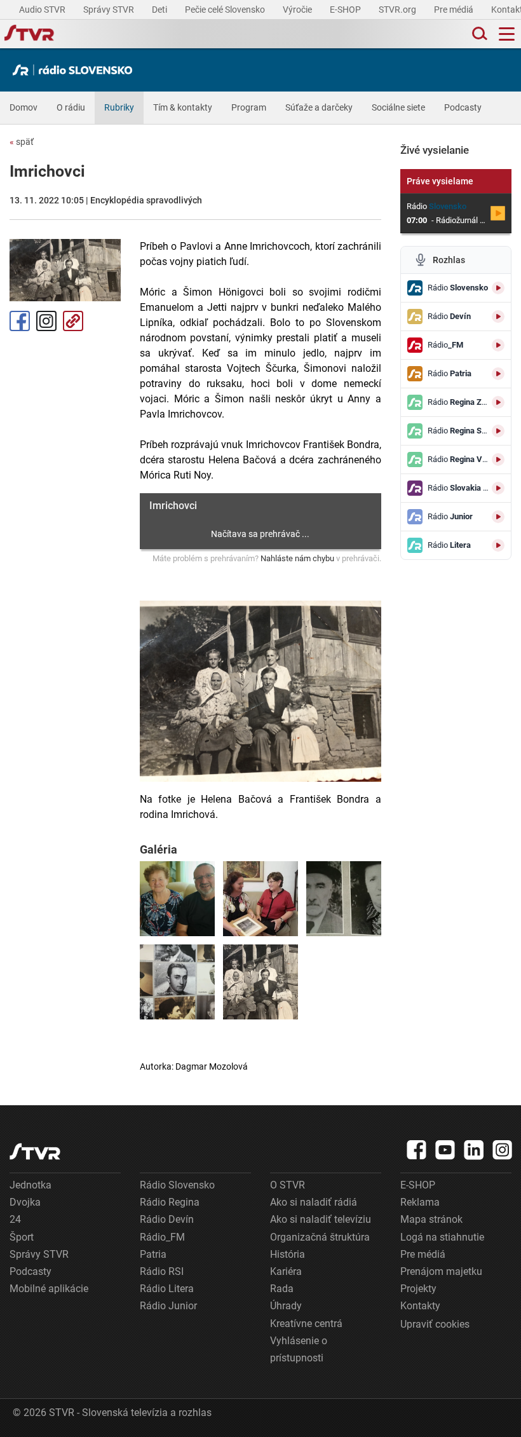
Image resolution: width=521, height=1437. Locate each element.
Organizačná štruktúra (320, 1237)
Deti (160, 9)
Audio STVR (43, 9)
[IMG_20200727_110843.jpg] (177, 898)
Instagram (46, 321)
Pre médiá (454, 9)
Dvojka (25, 1202)
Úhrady (286, 1306)
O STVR (287, 1185)
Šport (22, 1237)
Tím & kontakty (182, 107)
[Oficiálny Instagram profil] (502, 1149)
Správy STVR (109, 9)
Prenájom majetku (441, 1271)
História (287, 1254)
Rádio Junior (168, 1306)
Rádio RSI (162, 1271)
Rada (282, 1289)
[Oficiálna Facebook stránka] (417, 1149)
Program (248, 107)
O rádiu (71, 107)
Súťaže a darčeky (319, 107)
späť (22, 142)
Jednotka (30, 1185)
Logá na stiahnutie (442, 1237)
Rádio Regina (170, 1202)
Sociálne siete (398, 107)
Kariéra (286, 1271)
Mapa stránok (431, 1219)
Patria (153, 1254)
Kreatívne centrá (306, 1324)
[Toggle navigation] (506, 34)
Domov (23, 107)
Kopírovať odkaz (73, 321)
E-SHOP (346, 9)
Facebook (20, 321)
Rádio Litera (167, 1289)
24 (15, 1219)
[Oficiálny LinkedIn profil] (474, 1149)
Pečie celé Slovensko (226, 9)
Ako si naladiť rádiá (313, 1202)
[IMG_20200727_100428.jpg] (177, 981)
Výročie (298, 9)
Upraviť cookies (435, 1324)
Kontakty (420, 1306)
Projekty (418, 1289)
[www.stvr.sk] (35, 1151)
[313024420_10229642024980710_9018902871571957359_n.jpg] (260, 898)
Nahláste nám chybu (297, 558)
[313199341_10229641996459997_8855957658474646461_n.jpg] (343, 898)
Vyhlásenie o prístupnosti (298, 1349)
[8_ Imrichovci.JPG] (260, 981)
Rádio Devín (167, 1219)
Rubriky (119, 107)
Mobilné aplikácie (49, 1289)
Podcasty (463, 107)
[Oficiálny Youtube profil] (445, 1149)
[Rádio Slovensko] (76, 70)
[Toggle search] (478, 34)
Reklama (420, 1202)
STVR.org (398, 9)
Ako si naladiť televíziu (320, 1219)
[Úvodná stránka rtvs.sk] (29, 34)
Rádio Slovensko (177, 1185)
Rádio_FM (162, 1237)
